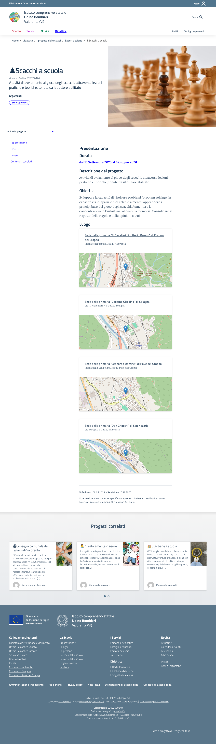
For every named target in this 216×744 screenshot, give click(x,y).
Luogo (14, 155)
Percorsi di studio (119, 651)
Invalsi (12, 663)
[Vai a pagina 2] (108, 596)
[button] (32, 131)
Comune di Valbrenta (21, 667)
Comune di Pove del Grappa (24, 675)
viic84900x (119, 711)
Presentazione (19, 143)
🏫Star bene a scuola (162, 546)
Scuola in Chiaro (18, 655)
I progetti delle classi (121, 675)
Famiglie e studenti (120, 647)
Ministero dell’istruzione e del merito (29, 643)
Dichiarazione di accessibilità (121, 685)
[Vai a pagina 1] (105, 596)
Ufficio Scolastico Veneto (23, 647)
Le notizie (166, 643)
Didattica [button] (60, 31)
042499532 (65, 701)
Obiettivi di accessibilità (157, 685)
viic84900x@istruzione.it (91, 701)
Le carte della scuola (71, 659)
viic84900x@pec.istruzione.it (154, 701)
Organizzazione (68, 663)
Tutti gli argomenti (194, 31)
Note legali (94, 685)
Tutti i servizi (117, 655)
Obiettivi (15, 149)
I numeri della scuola (71, 655)
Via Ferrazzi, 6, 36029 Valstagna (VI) (112, 698)
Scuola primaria (20, 102)
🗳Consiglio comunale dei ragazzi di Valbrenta (30, 548)
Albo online (167, 655)
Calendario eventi (171, 647)
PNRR (175, 31)
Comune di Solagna (20, 671)
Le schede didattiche (121, 671)
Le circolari (167, 651)
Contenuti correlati (21, 161)
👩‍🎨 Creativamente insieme (98, 546)
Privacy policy (75, 685)
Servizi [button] (30, 31)
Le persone (66, 651)
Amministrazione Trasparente (26, 685)
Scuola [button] (16, 31)
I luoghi (64, 647)
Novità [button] (45, 31)
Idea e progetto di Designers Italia (171, 731)
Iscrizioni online (17, 659)
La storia (64, 667)
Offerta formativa (120, 667)
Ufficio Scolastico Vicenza (23, 651)
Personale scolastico (121, 643)
